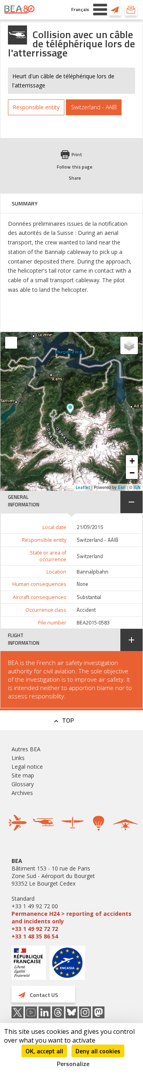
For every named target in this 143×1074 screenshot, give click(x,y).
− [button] (132, 473)
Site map (23, 775)
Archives (22, 793)
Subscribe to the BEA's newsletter (131, 10)
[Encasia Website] (67, 966)
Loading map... (98, 411)
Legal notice (27, 766)
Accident (86, 610)
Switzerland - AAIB (97, 540)
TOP (68, 720)
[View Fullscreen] (11, 343)
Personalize (73, 1063)
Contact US (115, 10)
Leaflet (83, 487)
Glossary (23, 784)
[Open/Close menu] (100, 9)
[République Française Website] (29, 964)
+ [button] (132, 461)
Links (18, 758)
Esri (122, 487)
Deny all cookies (97, 1051)
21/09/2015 (90, 527)
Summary (25, 203)
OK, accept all (44, 1051)
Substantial (89, 597)
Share (75, 177)
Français (80, 9)
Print (77, 154)
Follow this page (75, 166)
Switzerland (90, 556)
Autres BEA (26, 749)
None (82, 584)
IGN (137, 487)
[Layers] (129, 345)
